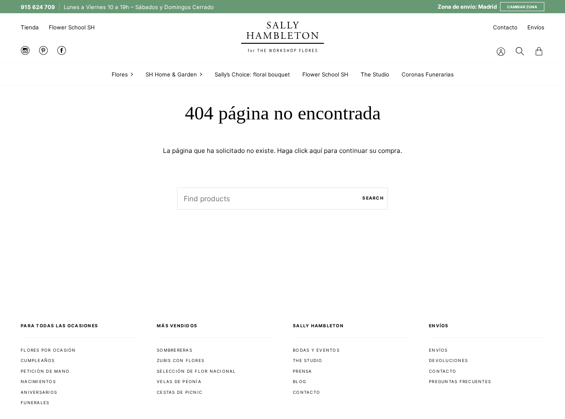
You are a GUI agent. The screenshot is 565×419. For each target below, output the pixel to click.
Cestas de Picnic (179, 392)
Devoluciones (448, 360)
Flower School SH (72, 27)
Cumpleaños (38, 360)
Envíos (535, 27)
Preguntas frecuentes (460, 381)
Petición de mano (45, 371)
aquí (315, 151)
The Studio (308, 360)
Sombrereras (174, 350)
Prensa (302, 371)
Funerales (35, 402)
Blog (299, 381)
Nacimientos (38, 381)
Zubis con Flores (180, 360)
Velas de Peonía (179, 381)
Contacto (505, 27)
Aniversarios (39, 392)
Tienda (30, 27)
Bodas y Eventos (316, 350)
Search (373, 198)
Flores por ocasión (48, 350)
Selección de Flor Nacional (196, 371)
